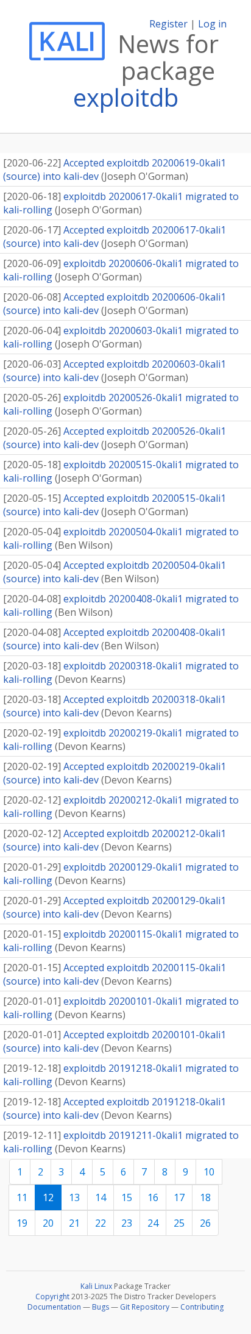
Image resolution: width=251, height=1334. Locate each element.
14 (100, 1197)
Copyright (52, 1296)
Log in (212, 23)
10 (208, 1172)
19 (21, 1223)
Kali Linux (96, 1286)
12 (48, 1197)
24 (152, 1223)
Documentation (54, 1307)
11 (21, 1197)
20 (48, 1223)
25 (179, 1223)
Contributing (202, 1307)
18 (205, 1197)
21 (74, 1223)
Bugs (100, 1307)
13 (74, 1197)
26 (205, 1223)
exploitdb (126, 97)
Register (168, 23)
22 (100, 1223)
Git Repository (144, 1307)
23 (126, 1223)
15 (126, 1197)
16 (152, 1197)
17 (179, 1197)
